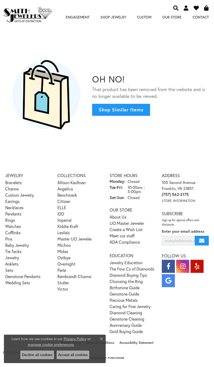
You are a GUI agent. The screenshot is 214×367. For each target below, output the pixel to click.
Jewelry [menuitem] (12, 257)
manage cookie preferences (51, 344)
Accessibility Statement (136, 343)
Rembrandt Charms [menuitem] (74, 276)
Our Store (172, 17)
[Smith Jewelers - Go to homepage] (28, 15)
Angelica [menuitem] (65, 188)
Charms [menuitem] (12, 188)
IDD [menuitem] (60, 213)
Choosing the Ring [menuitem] (126, 281)
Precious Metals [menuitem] (124, 300)
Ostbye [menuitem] (63, 257)
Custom (144, 17)
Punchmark (116, 358)
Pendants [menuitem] (13, 213)
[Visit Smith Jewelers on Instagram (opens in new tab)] (182, 266)
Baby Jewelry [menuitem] (17, 245)
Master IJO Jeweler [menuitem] (74, 239)
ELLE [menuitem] (61, 207)
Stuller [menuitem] (63, 282)
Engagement (78, 17)
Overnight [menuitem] (66, 264)
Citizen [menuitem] (63, 201)
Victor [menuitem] (62, 289)
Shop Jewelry (113, 17)
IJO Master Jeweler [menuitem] (127, 223)
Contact (201, 17)
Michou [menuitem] (64, 245)
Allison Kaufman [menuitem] (71, 182)
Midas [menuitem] (62, 251)
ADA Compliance (125, 242)
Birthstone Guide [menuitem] (125, 287)
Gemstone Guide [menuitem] (124, 294)
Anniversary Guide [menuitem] (126, 325)
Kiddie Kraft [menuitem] (67, 226)
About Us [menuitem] (118, 217)
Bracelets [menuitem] (13, 182)
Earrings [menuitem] (12, 201)
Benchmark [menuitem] (67, 195)
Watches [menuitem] (13, 226)
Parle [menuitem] (61, 270)
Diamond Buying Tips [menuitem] (128, 275)
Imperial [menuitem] (64, 220)
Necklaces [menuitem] (14, 207)
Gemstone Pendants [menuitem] (22, 276)
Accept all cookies (73, 355)
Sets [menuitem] (9, 270)
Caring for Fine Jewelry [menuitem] (130, 306)
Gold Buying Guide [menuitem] (126, 331)
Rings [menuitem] (10, 220)
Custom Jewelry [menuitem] (19, 195)
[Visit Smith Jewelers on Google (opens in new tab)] (168, 280)
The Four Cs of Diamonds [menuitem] (132, 269)
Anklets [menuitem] (12, 264)
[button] (176, 8)
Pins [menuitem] (8, 239)
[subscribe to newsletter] (202, 240)
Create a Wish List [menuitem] (126, 229)
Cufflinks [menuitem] (13, 232)
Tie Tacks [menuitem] (13, 251)
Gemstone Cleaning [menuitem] (127, 319)
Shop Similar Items (121, 109)
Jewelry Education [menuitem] (126, 262)
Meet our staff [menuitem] (122, 235)
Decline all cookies (37, 355)
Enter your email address (183, 231)
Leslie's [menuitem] (63, 232)
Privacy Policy (75, 339)
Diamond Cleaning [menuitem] (126, 312)
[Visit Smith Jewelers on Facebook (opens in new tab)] (168, 266)
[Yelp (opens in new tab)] (197, 266)
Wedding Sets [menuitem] (17, 282)
